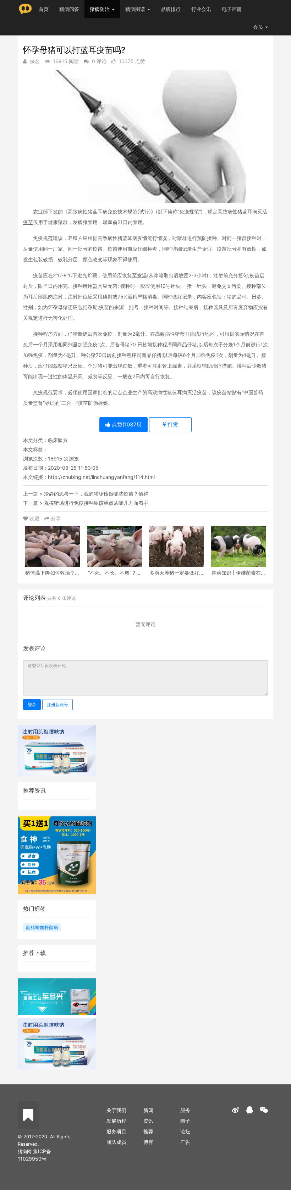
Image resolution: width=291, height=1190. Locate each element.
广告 (185, 1142)
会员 (258, 27)
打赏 (172, 424)
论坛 (185, 1131)
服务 (185, 1110)
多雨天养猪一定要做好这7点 (176, 572)
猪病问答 (69, 9)
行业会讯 (201, 9)
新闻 (148, 1110)
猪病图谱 (136, 9)
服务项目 (116, 1131)
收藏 (34, 518)
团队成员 (116, 1142)
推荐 (148, 1131)
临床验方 (58, 440)
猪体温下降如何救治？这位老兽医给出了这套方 (52, 572)
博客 (148, 1142)
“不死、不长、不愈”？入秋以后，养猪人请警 (114, 572)
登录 (32, 704)
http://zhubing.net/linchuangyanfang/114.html (101, 477)
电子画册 (232, 9)
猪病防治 (100, 9)
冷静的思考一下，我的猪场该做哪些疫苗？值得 (96, 494)
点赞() (126, 424)
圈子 (185, 1121)
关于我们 (116, 1110)
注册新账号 (57, 704)
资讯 (148, 1121)
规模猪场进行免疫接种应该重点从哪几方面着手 (96, 503)
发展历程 (116, 1121)
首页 (44, 9)
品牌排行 (171, 9)
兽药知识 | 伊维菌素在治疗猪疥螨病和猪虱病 (239, 572)
